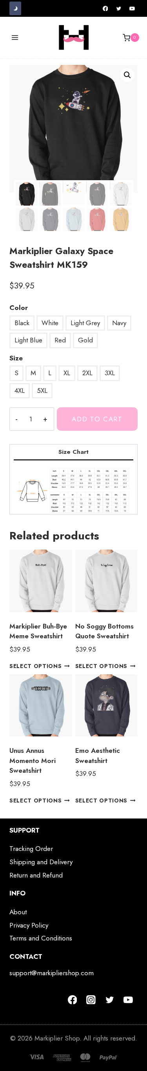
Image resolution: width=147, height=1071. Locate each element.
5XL (42, 390)
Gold (85, 340)
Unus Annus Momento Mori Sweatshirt (32, 760)
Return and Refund (36, 875)
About (18, 912)
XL (67, 373)
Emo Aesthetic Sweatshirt (97, 755)
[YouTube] (132, 8)
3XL (110, 373)
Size (16, 358)
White (50, 323)
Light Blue (28, 340)
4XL (20, 390)
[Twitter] (118, 8)
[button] (127, 75)
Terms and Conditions (40, 938)
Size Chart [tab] (73, 452)
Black (22, 323)
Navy (119, 323)
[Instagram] (91, 999)
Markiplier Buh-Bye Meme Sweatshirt (38, 631)
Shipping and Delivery (41, 862)
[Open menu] (15, 38)
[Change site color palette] (15, 8)
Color (18, 307)
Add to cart (97, 419)
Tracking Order (31, 848)
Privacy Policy (28, 925)
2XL (87, 373)
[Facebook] (105, 8)
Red (60, 340)
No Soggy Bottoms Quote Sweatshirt (104, 631)
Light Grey (85, 323)
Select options (35, 666)
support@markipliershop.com (51, 973)
